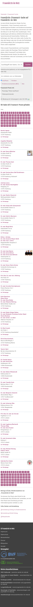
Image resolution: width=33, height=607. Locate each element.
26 (4, 118)
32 (21, 118)
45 (26, 120)
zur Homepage (4, 137)
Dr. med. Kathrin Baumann (9, 216)
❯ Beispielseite (5, 516)
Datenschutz (4, 534)
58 (2, 126)
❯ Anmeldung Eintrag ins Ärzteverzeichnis (13, 509)
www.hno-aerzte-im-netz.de (19, 572)
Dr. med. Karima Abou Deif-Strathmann (12, 172)
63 (15, 126)
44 (23, 120)
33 (23, 118)
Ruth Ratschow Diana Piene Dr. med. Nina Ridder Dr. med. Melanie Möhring (8, 299)
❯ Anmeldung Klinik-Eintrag (9, 513)
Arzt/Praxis (5, 80)
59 (4, 126)
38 (7, 120)
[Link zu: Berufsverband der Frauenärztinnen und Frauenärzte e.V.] (14, 557)
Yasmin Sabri (4, 349)
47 (2, 123)
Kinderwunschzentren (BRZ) (10, 84)
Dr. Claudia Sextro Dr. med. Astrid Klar (6, 360)
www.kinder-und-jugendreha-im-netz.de (16, 583)
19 (15, 115)
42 (18, 120)
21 (21, 115)
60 (7, 126)
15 (4, 115)
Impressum (4, 531)
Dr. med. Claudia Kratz (7, 382)
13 (28, 113)
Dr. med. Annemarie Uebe (8, 438)
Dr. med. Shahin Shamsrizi (8, 195)
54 (21, 123)
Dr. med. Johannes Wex (7, 403)
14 (2, 115)
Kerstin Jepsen (5, 130)
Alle (23, 84)
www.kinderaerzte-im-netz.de (21, 580)
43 (21, 120)
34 (26, 118)
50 (10, 123)
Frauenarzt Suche (13, 14)
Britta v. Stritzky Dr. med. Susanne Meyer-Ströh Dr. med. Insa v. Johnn (10, 238)
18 (12, 115)
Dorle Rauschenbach (7, 338)
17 (10, 115)
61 (10, 126)
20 (18, 115)
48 (4, 123)
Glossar (3, 540)
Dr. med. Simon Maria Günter (9, 265)
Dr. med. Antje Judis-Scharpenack (11, 205)
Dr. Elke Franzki (5, 328)
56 (26, 123)
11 (22, 113)
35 (29, 118)
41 (15, 120)
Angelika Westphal (6, 141)
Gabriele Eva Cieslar (7, 461)
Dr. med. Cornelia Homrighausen (10, 286)
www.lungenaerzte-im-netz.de (21, 587)
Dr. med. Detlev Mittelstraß (9, 372)
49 (7, 123)
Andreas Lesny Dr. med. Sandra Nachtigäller (9, 183)
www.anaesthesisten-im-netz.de (20, 594)
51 (12, 123)
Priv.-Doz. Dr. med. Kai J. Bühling (10, 275)
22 (23, 115)
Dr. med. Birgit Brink (7, 226)
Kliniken (14, 80)
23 (26, 115)
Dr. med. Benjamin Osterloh (9, 393)
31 (18, 118)
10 (20, 113)
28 (10, 118)
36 (2, 120)
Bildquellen (4, 543)
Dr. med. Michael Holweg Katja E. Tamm (8, 449)
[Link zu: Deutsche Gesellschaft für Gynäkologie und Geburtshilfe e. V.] (12, 564)
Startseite (3, 14)
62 (12, 126)
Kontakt (3, 546)
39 (10, 120)
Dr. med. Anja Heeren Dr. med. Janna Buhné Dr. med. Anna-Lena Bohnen (9, 252)
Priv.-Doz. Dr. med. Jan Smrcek (9, 414)
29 (12, 118)
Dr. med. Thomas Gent (7, 162)
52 (15, 123)
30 (15, 118)
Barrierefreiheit (5, 537)
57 (29, 123)
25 (2, 118)
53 (18, 123)
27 (7, 118)
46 (29, 120)
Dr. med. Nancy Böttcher (8, 151)
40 (12, 120)
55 (23, 123)
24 (29, 115)
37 (4, 120)
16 (7, 115)
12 (25, 113)
